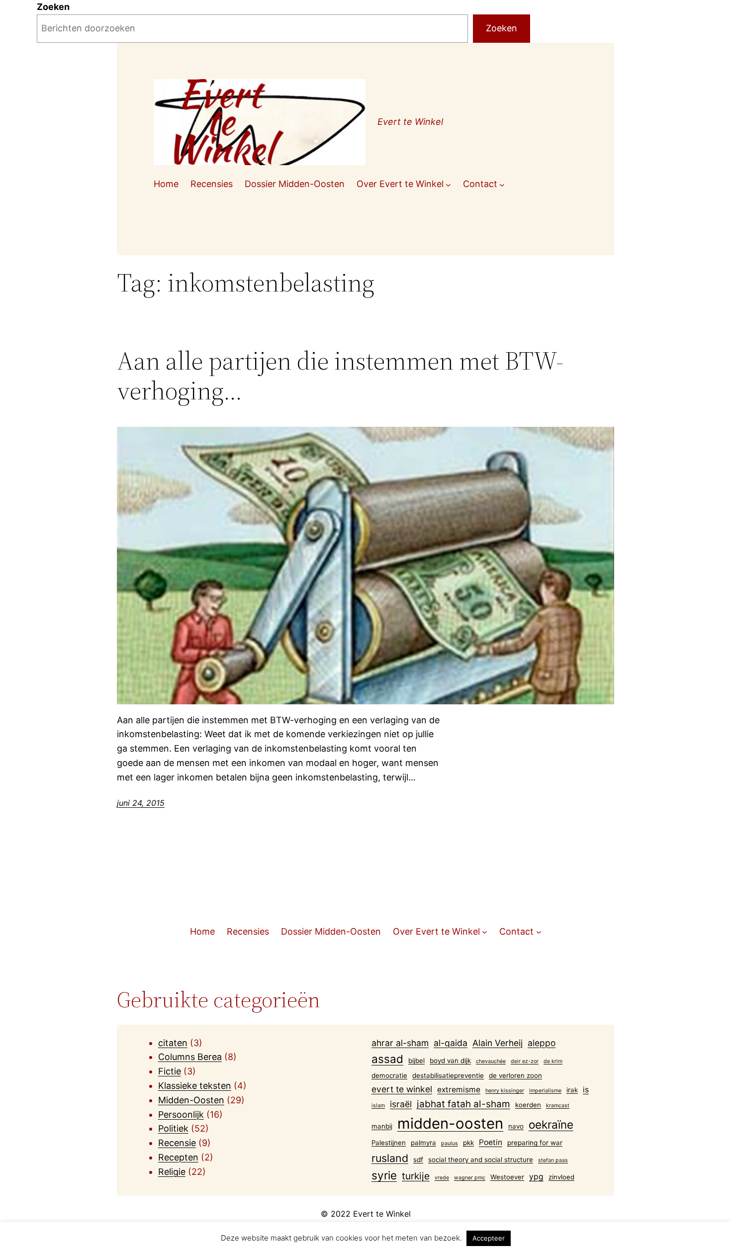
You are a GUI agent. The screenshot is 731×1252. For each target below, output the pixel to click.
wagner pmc (469, 1177)
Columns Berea (190, 1057)
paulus (449, 1143)
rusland (389, 1158)
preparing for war (534, 1143)
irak (572, 1090)
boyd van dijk (450, 1060)
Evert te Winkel (410, 121)
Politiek (173, 1128)
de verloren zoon (515, 1075)
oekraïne (551, 1124)
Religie (171, 1171)
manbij (381, 1126)
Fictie (169, 1071)
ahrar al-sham (400, 1043)
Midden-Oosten (191, 1100)
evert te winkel (401, 1089)
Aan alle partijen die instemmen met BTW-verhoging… (340, 375)
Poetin (490, 1142)
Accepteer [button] (488, 1238)
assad (387, 1058)
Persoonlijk (181, 1114)
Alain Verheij (497, 1043)
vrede (442, 1177)
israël (401, 1104)
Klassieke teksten (194, 1085)
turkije (416, 1176)
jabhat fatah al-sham (463, 1104)
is (586, 1089)
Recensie (177, 1143)
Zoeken (53, 6)
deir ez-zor (525, 1061)
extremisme (458, 1089)
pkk (468, 1143)
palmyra (423, 1143)
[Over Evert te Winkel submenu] (448, 184)
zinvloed (561, 1177)
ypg (536, 1176)
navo (516, 1126)
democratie (389, 1075)
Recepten (178, 1157)
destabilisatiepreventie (448, 1075)
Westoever (507, 1177)
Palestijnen (388, 1143)
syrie (384, 1175)
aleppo (541, 1043)
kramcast (557, 1105)
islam (378, 1105)
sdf (418, 1159)
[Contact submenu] (502, 184)
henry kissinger (504, 1090)
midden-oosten (450, 1123)
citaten (172, 1043)
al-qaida (450, 1043)
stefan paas (553, 1160)
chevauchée (491, 1061)
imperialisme (545, 1090)
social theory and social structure (480, 1159)
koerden (528, 1105)
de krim (553, 1061)
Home (166, 184)
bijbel (416, 1060)
